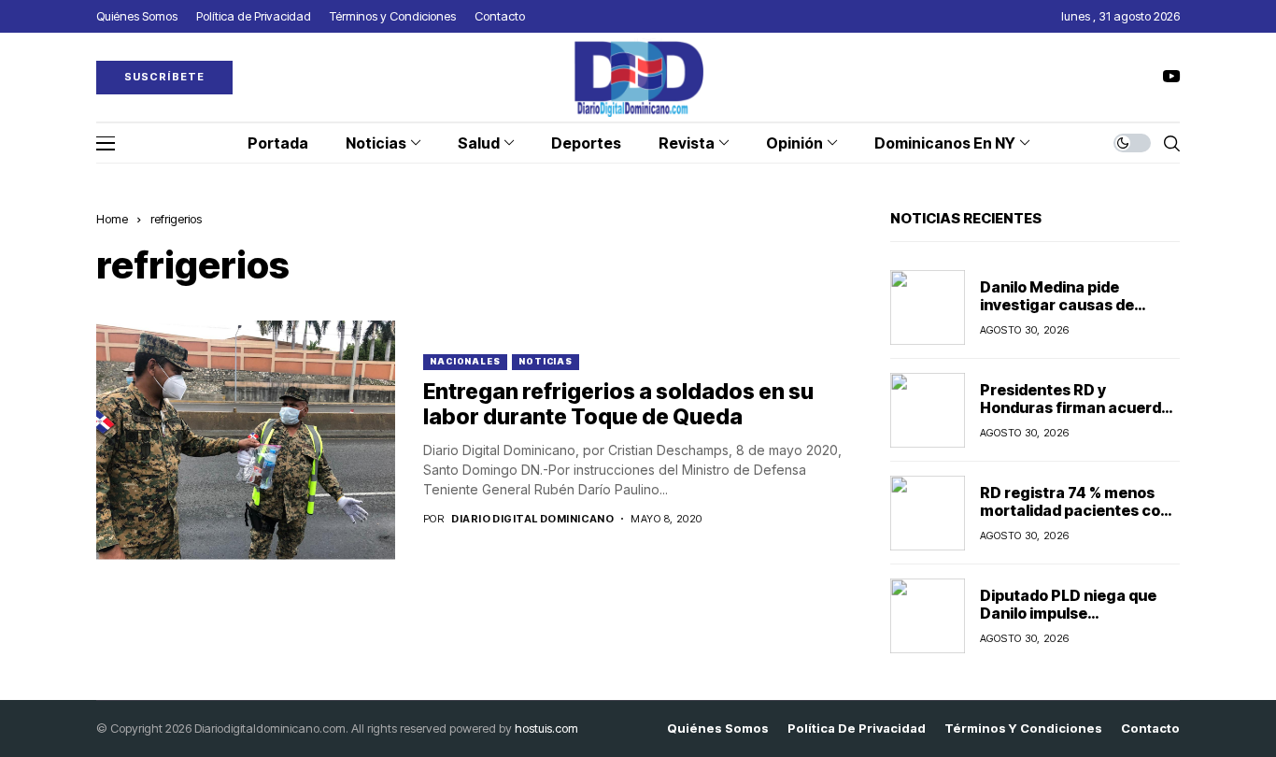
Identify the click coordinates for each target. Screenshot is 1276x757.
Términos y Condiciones (1023, 728)
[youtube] (1171, 77)
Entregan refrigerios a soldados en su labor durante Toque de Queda (618, 404)
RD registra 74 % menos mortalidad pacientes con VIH (1075, 510)
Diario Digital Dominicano (532, 519)
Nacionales (465, 361)
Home (112, 218)
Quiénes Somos (718, 728)
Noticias (545, 361)
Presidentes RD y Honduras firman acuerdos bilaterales (1079, 407)
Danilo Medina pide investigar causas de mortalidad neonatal (1057, 305)
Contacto (1150, 728)
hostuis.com (546, 728)
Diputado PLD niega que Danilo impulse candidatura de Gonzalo (1068, 613)
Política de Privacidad (856, 728)
